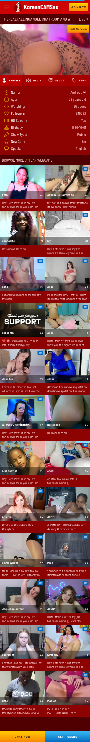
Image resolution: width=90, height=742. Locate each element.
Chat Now (22, 736)
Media (37, 80)
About (59, 80)
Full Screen (78, 29)
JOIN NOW (78, 7)
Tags (82, 80)
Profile (14, 80)
